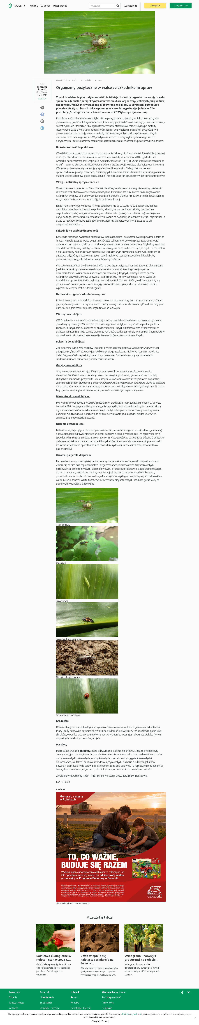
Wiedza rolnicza (16, 1002)
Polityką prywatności (132, 1014)
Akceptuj (96, 1021)
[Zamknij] (195, 1017)
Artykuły (34, 5)
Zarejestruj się (180, 5)
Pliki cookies (107, 1002)
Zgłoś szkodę (130, 5)
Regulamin (107, 1008)
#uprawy (98, 80)
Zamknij (105, 1021)
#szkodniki (86, 80)
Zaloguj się (155, 5)
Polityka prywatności (112, 997)
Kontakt (75, 1002)
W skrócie (45, 5)
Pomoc (74, 997)
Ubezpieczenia (47, 997)
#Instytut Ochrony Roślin (66, 80)
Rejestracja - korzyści (81, 1008)
